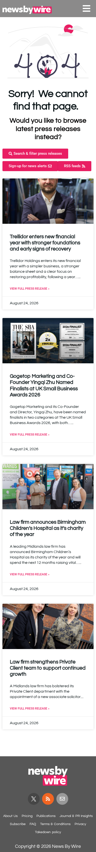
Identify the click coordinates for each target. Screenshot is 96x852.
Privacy (80, 824)
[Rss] (48, 799)
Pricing (27, 816)
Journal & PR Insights (76, 816)
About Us (10, 816)
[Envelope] (62, 799)
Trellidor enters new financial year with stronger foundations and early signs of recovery (45, 242)
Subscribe (18, 824)
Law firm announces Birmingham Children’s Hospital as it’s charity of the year (48, 528)
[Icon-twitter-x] (34, 799)
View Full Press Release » (29, 288)
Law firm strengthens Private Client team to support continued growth (48, 668)
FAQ (33, 824)
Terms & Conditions (55, 824)
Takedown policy (48, 832)
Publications (46, 816)
